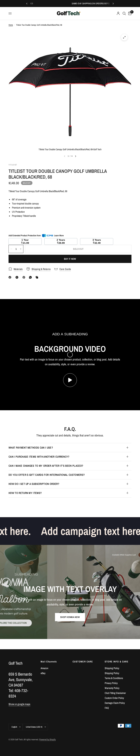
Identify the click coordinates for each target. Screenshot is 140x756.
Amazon (44, 668)
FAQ (107, 708)
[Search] (124, 13)
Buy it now (70, 258)
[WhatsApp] (31, 277)
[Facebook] (11, 277)
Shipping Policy (112, 668)
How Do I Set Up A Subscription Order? (34, 484)
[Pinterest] (25, 277)
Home (11, 25)
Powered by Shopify (47, 739)
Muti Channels (49, 661)
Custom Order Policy (114, 698)
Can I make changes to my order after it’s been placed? (46, 466)
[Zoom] (124, 37)
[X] (18, 277)
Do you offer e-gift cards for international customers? (47, 475)
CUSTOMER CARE (83, 661)
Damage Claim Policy (115, 703)
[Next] (76, 156)
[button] (70, 617)
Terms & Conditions (114, 678)
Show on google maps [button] (19, 704)
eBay (43, 673)
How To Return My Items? (25, 493)
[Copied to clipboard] (38, 277)
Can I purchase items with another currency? (39, 456)
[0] (129, 13)
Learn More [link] (59, 235)
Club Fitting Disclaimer (115, 693)
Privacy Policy (111, 683)
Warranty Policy (112, 688)
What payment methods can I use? (31, 447)
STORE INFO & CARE (117, 661)
